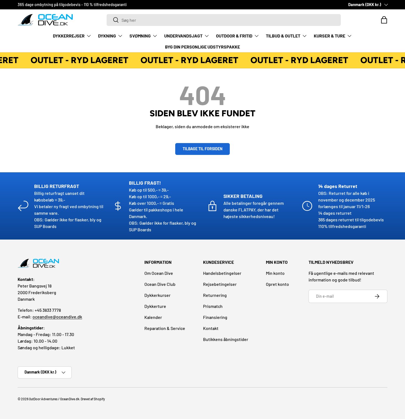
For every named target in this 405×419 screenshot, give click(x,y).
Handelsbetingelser (222, 273)
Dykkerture (155, 306)
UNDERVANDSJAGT (183, 35)
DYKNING (107, 35)
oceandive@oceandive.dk (57, 316)
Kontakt (210, 328)
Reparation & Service (164, 328)
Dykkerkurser (157, 295)
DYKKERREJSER (69, 35)
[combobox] (224, 20)
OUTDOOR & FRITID (234, 35)
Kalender (153, 317)
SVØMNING (140, 35)
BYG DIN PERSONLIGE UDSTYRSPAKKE (202, 46)
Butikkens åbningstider (225, 339)
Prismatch (213, 306)
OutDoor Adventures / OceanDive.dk (54, 399)
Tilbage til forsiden (202, 148)
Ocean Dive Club (159, 284)
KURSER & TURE (329, 35)
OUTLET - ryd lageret (78, 60)
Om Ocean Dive (158, 273)
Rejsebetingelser (220, 284)
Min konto (275, 273)
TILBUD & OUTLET (283, 35)
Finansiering (215, 317)
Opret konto (277, 284)
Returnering (215, 295)
